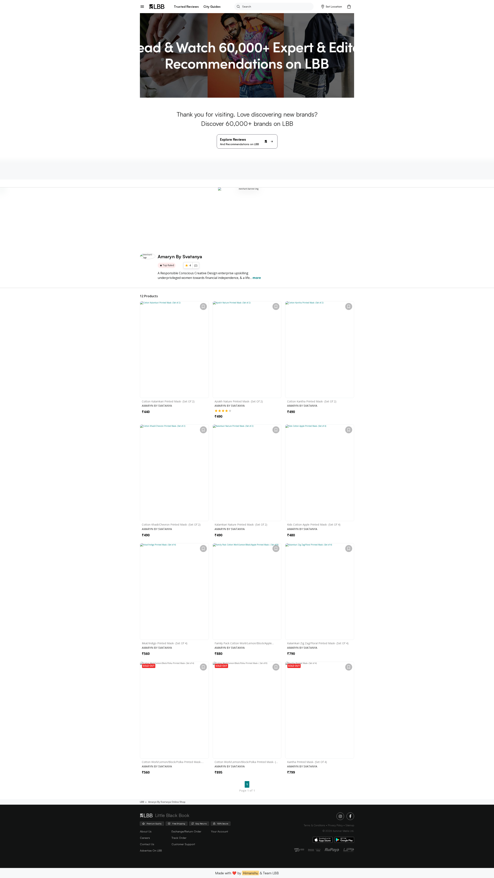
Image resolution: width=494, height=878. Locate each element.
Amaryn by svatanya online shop (166, 801)
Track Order (179, 837)
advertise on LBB (151, 850)
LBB (142, 801)
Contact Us (147, 844)
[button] (331, 6)
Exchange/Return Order (186, 831)
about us (145, 831)
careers (145, 837)
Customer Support (183, 844)
